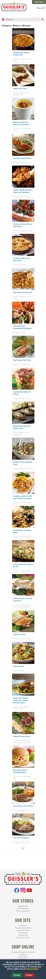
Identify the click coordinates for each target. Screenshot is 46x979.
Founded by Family (23, 928)
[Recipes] (3, 19)
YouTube (29, 890)
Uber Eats (23, 957)
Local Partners (23, 930)
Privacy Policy (32, 969)
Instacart (23, 954)
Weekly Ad (23, 906)
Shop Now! (39, 2)
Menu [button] (40, 8)
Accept (17, 975)
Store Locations (23, 911)
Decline (29, 975)
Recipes (23, 925)
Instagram (23, 890)
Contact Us (23, 935)
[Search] (42, 19)
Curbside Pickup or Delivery (23, 952)
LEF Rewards (23, 909)
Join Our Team (23, 938)
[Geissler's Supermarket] (23, 878)
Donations (23, 933)
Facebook (16, 890)
